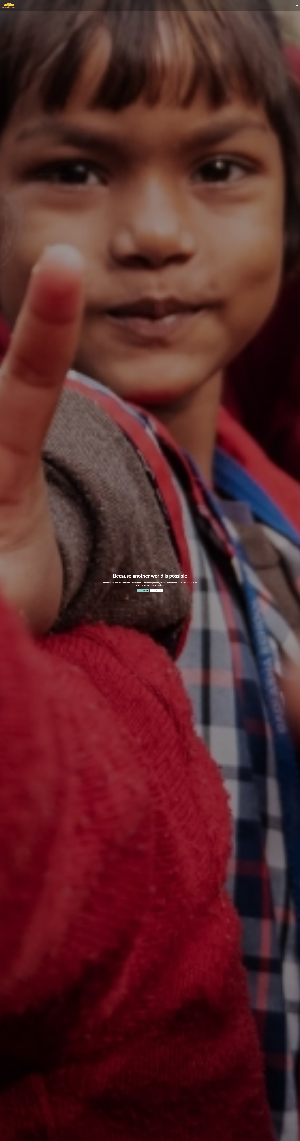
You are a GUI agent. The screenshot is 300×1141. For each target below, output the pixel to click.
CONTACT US (156, 590)
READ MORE (143, 590)
